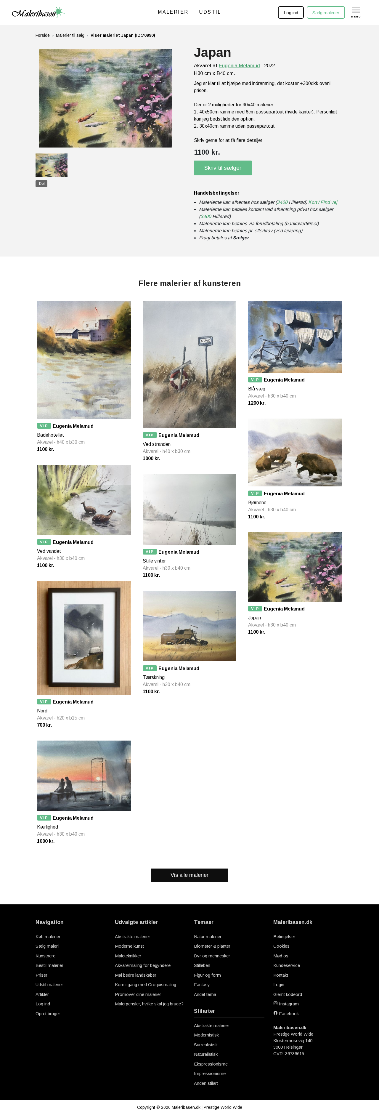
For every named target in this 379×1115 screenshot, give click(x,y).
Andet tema (205, 994)
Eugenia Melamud (239, 65)
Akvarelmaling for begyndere (143, 965)
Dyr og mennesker (212, 955)
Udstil (210, 12)
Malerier (173, 12)
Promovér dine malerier (138, 994)
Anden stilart (206, 1083)
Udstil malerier (49, 984)
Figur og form (207, 975)
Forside (43, 35)
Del (42, 184)
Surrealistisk (206, 1044)
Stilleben (202, 965)
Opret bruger (48, 1013)
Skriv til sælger (222, 168)
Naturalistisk (206, 1054)
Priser (41, 975)
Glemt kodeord (287, 994)
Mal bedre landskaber (135, 975)
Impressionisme (210, 1073)
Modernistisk (206, 1034)
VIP (44, 426)
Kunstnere (45, 955)
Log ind (291, 12)
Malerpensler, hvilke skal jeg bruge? (149, 1003)
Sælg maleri (47, 946)
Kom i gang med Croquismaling (145, 984)
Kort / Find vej (322, 202)
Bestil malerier (49, 965)
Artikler (42, 994)
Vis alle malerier (189, 875)
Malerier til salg (70, 35)
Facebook (288, 1013)
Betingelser (284, 936)
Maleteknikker (128, 955)
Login (278, 984)
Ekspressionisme (211, 1063)
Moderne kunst (129, 946)
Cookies (281, 946)
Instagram (288, 1003)
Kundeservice (286, 965)
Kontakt (280, 975)
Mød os (280, 955)
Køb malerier (48, 936)
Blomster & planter (212, 946)
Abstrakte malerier (132, 936)
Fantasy (202, 984)
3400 (282, 202)
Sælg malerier (325, 12)
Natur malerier (207, 936)
